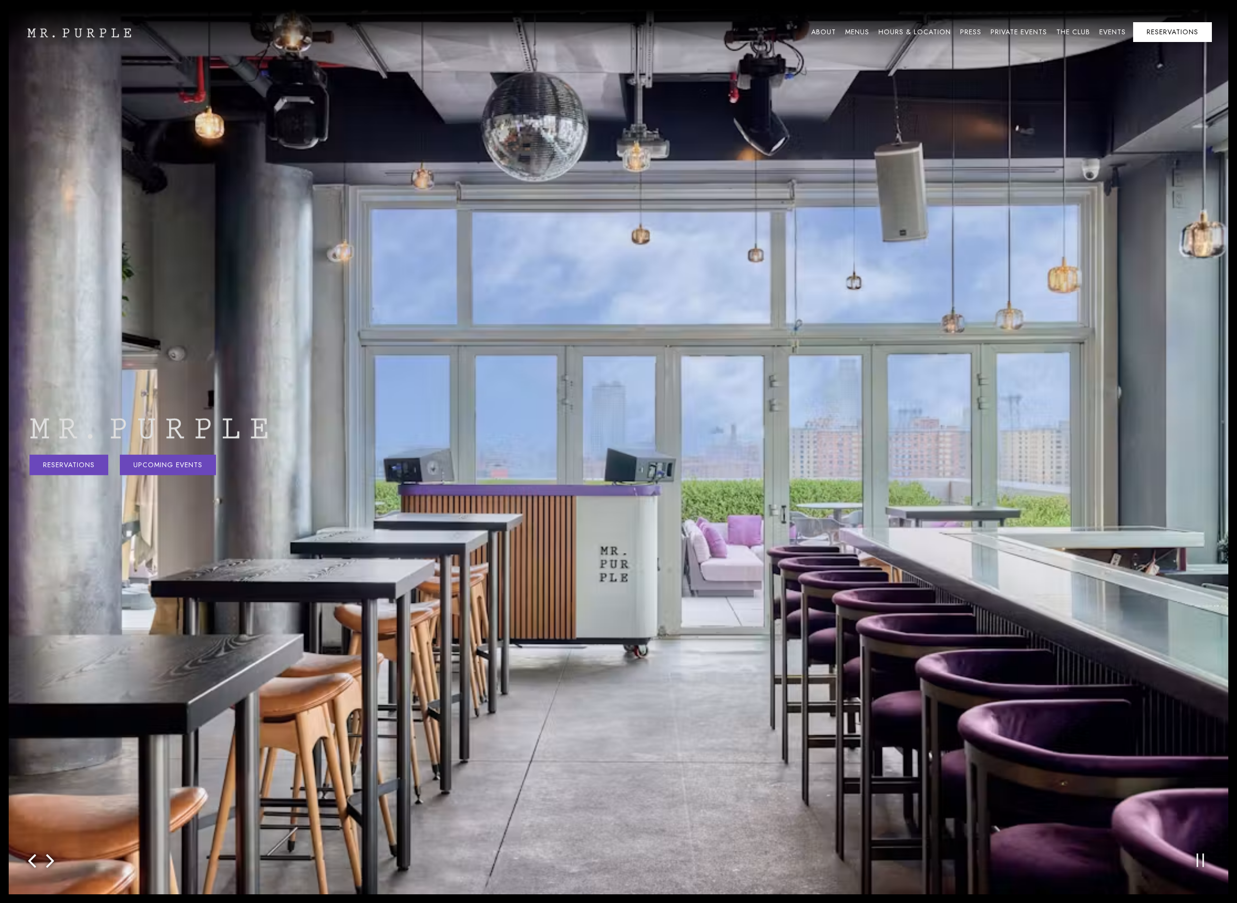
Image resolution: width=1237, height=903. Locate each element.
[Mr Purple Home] (78, 31)
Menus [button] (857, 32)
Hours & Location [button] (914, 32)
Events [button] (1112, 32)
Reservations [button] (1172, 32)
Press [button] (970, 32)
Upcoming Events (167, 465)
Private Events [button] (1019, 32)
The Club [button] (1073, 32)
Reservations (69, 465)
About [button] (823, 32)
